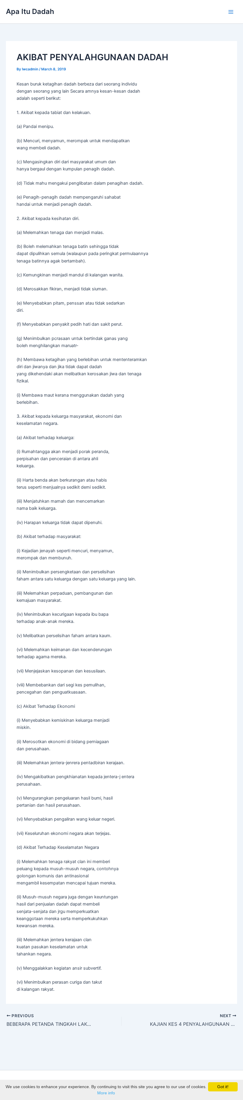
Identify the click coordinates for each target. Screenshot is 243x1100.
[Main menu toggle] (231, 12)
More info (106, 1092)
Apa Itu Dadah (30, 11)
